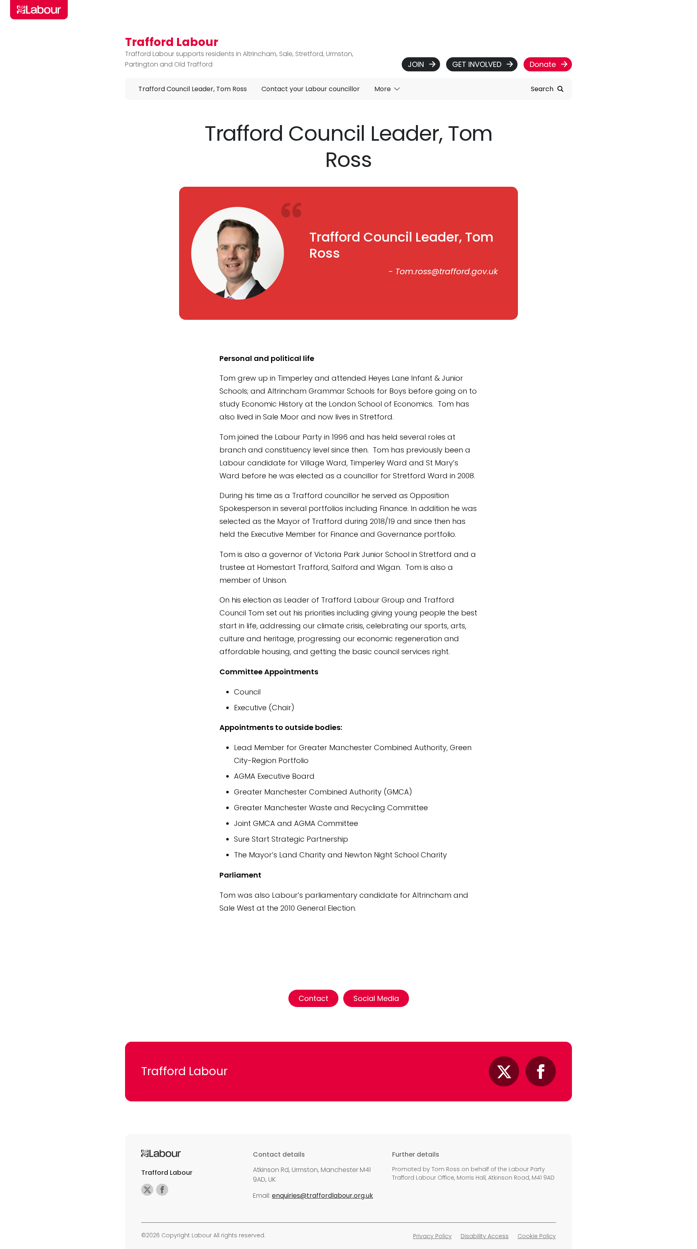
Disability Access (485, 1236)
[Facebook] (541, 1071)
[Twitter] (504, 1071)
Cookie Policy (537, 1236)
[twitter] (147, 1190)
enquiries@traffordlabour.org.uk (322, 1195)
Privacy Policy (432, 1236)
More (383, 89)
